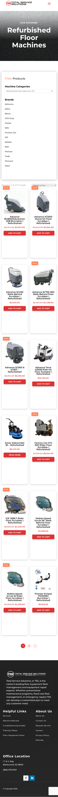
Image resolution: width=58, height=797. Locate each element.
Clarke (8, 123)
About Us (40, 716)
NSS (7, 147)
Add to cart (14, 233)
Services (7, 716)
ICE (6, 137)
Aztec (7, 109)
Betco (8, 113)
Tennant (9, 161)
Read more (15, 455)
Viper (7, 166)
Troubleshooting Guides (14, 726)
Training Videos (10, 730)
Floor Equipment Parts (13, 735)
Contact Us (41, 721)
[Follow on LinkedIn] (32, 778)
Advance (9, 104)
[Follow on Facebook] (25, 778)
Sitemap (39, 740)
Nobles (8, 142)
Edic (7, 128)
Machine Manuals (11, 721)
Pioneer (9, 151)
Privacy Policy (42, 735)
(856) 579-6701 (10, 770)
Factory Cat (10, 132)
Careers (39, 730)
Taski (7, 156)
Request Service (43, 726)
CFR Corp (9, 118)
